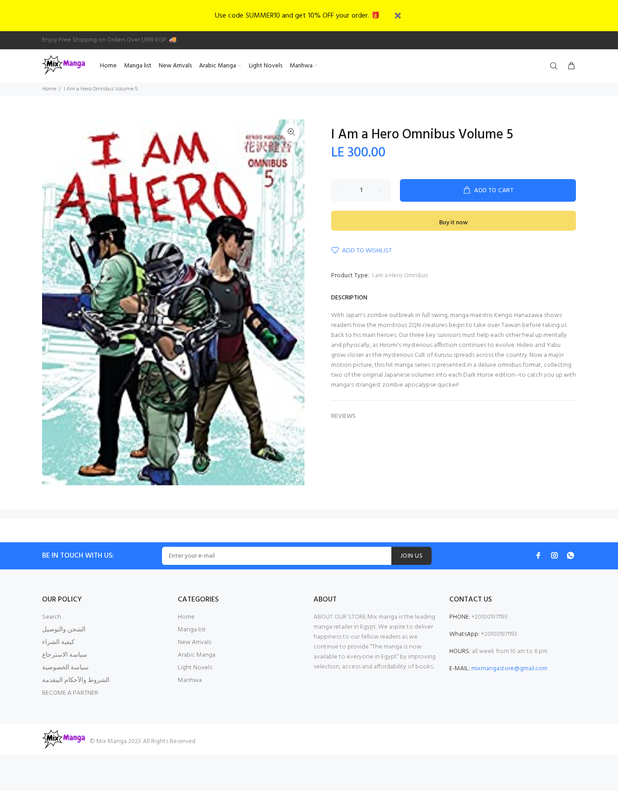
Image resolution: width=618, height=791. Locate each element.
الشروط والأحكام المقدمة (75, 680)
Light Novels (195, 668)
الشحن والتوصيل (64, 630)
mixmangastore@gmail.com (509, 668)
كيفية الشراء (58, 642)
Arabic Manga (196, 655)
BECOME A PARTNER (70, 693)
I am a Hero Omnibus (400, 275)
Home (49, 89)
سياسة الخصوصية (65, 668)
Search (51, 617)
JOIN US (411, 556)
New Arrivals (194, 642)
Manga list (192, 630)
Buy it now (453, 223)
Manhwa (190, 680)
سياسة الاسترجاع (64, 655)
